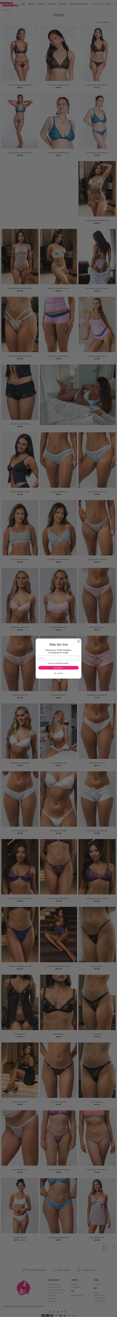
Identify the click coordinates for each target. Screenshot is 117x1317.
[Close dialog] (78, 641)
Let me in (58, 668)
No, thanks (58, 673)
